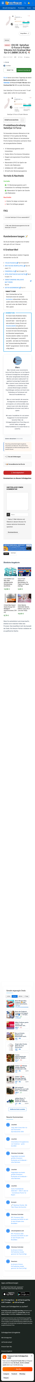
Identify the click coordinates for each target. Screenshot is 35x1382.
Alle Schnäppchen (6, 1337)
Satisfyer (7, 83)
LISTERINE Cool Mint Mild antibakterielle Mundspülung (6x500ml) (9, 582)
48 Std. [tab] (20, 996)
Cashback (18, 1314)
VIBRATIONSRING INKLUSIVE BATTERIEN (14, 281)
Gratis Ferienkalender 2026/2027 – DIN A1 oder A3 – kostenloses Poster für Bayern (19, 1192)
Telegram (6, 1378)
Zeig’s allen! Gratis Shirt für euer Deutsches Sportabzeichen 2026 (19, 1129)
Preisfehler (21, 8)
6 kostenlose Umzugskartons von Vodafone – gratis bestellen (20, 1144)
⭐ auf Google (18, 1302)
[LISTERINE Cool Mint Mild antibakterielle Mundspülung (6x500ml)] (10, 568)
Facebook (14, 1374)
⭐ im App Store (7, 1300)
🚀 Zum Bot (17, 1369)
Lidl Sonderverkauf (6, 1342)
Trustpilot (6, 1302)
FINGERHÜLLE (9, 271)
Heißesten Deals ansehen (17, 1109)
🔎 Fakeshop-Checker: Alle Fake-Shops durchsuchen (19, 1206)
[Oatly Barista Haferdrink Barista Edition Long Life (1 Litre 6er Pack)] (24, 595)
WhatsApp (22, 1374)
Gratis (29, 8)
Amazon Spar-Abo (6, 1346)
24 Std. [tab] (14, 996)
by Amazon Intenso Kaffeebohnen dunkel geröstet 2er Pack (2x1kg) (18, 1252)
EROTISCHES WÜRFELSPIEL (14, 266)
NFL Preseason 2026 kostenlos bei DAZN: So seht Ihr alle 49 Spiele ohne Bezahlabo (19, 1220)
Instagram (6, 1374)
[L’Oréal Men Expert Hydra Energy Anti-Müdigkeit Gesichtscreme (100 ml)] (10, 595)
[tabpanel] (17, 1052)
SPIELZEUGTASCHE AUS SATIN (15, 274)
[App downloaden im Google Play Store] (24, 1294)
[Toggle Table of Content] (21, 120)
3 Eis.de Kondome (10, 263)
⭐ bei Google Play (23, 1300)
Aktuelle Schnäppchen (9, 8)
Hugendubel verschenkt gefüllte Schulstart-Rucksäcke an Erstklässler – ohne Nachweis (19, 1159)
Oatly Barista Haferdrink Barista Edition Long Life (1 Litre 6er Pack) (24, 607)
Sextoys (7, 40)
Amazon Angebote (6, 1351)
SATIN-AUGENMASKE (12, 288)
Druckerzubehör (11, 326)
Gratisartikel (21, 1312)
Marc (17, 367)
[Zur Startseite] (14, 3)
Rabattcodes (5, 1314)
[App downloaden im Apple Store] (8, 1294)
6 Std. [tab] (8, 996)
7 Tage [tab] (26, 996)
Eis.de (7, 62)
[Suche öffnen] (25, 3)
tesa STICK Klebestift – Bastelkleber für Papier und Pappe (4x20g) (23, 582)
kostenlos (9, 299)
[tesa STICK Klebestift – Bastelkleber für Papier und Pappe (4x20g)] (24, 568)
